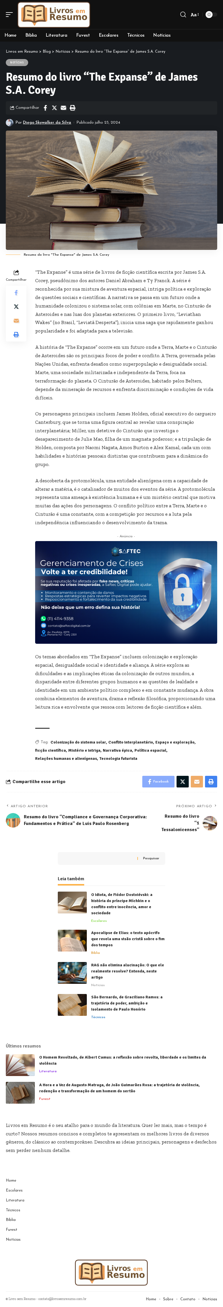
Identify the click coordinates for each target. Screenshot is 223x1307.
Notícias (17, 62)
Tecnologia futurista (118, 758)
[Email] (63, 108)
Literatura (48, 1071)
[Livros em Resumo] (54, 14)
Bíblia (95, 953)
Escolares (99, 921)
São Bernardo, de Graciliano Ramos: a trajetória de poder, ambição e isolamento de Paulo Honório (127, 1003)
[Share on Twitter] (54, 108)
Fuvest (45, 1099)
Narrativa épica (117, 750)
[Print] (72, 108)
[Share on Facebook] (45, 108)
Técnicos (98, 1017)
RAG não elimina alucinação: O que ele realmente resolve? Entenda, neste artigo (127, 971)
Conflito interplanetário (130, 742)
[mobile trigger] (11, 14)
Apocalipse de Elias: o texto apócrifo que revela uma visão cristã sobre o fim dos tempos (128, 938)
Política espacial (150, 750)
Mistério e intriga (84, 750)
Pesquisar (151, 858)
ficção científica (50, 750)
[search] (183, 14)
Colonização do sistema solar (78, 742)
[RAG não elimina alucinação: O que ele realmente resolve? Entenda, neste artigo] (72, 973)
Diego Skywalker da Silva (47, 123)
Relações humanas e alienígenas (66, 758)
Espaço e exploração (175, 742)
